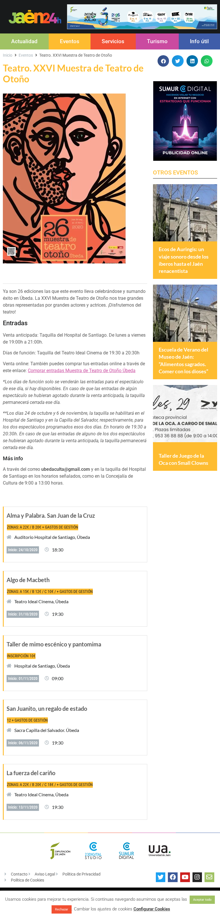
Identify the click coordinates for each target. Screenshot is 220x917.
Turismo (157, 41)
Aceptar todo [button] (202, 900)
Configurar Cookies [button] (151, 909)
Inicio (7, 55)
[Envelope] (209, 877)
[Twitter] (161, 877)
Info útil (199, 41)
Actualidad (24, 41)
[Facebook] (173, 877)
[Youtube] (185, 877)
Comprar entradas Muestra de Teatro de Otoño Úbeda (81, 370)
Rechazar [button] (61, 909)
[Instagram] (197, 877)
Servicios (113, 41)
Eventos (69, 41)
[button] (163, 61)
